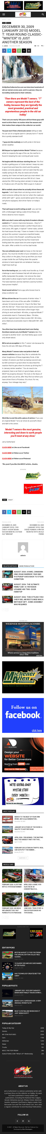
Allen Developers (27, 1129)
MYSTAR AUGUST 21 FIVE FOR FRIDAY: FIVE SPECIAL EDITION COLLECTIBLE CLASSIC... (28, 955)
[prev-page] (3, 609)
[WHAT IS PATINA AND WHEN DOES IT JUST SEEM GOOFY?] (7, 1013)
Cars (9, 19)
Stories (8, 23)
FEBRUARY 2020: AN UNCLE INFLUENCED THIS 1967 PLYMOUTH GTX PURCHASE (11, 910)
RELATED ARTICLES (10, 566)
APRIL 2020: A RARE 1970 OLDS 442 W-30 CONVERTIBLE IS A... (32, 887)
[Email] (24, 51)
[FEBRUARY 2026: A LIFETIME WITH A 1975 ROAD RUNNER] (12, 876)
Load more (22, 858)
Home (4, 19)
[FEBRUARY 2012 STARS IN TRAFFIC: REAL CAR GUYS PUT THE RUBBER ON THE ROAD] (7, 850)
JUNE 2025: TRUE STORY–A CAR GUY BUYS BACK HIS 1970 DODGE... (33, 910)
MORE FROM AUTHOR (26, 566)
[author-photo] (23, 552)
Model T (10, 500)
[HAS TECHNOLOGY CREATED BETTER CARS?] (7, 976)
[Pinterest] (14, 51)
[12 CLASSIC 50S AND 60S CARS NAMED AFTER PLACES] (7, 966)
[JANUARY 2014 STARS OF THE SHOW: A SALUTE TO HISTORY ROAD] (7, 829)
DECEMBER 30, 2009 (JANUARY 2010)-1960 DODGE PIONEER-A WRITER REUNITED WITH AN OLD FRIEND (34, 529)
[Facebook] (4, 51)
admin (6, 46)
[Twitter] (9, 51)
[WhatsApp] (19, 51)
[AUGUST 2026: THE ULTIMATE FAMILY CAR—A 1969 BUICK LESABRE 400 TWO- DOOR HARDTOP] (7, 587)
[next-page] (7, 609)
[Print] (29, 51)
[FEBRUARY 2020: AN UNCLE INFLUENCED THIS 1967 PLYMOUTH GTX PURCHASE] (12, 899)
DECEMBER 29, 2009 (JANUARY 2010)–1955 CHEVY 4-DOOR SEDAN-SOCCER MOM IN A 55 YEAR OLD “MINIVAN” (12, 529)
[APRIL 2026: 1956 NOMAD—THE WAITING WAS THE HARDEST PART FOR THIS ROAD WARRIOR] (7, 840)
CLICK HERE (6, 447)
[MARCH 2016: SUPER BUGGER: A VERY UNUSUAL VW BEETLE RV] (7, 1003)
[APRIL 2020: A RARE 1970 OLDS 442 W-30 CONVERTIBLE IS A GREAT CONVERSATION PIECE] (34, 876)
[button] (3, 14)
